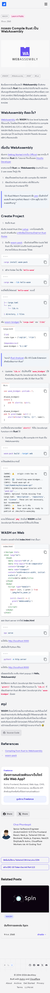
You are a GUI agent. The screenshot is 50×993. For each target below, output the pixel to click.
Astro (22, 979)
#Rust (37, 76)
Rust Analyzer (17, 358)
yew (36, 195)
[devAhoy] (4, 4)
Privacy (40, 983)
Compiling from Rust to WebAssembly (23, 750)
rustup (25, 229)
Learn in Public (18, 16)
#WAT (29, 76)
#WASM (5, 76)
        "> (45, 552)
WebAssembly (8, 119)
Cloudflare (35, 979)
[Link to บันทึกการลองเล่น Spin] (25, 898)
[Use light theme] (4, 965)
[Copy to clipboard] (45, 262)
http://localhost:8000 (18, 667)
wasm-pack (16, 242)
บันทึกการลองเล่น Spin (16, 925)
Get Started (29, 983)
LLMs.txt (29, 987)
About (9, 983)
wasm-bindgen (12, 322)
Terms (20, 987)
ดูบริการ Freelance (25, 799)
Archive (17, 983)
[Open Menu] (46, 4)
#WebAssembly (17, 76)
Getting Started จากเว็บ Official (22, 154)
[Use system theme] (11, 965)
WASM (5, 16)
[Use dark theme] (8, 965)
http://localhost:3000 (18, 640)
